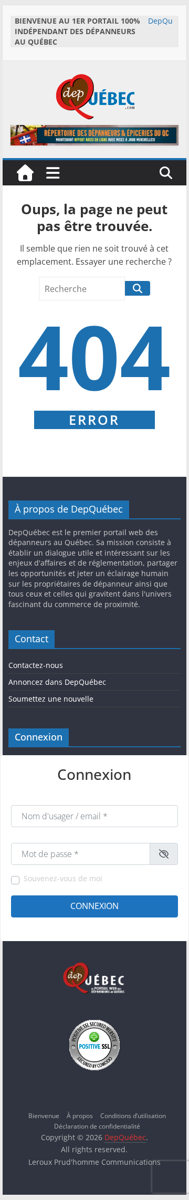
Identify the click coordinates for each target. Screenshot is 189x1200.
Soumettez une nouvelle (50, 699)
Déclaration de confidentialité (97, 1126)
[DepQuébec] (25, 172)
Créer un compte (35, 926)
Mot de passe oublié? (147, 926)
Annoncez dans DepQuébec (57, 682)
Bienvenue (43, 1115)
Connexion (94, 906)
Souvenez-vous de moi (63, 878)
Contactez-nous (35, 665)
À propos (80, 1115)
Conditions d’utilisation (133, 1115)
